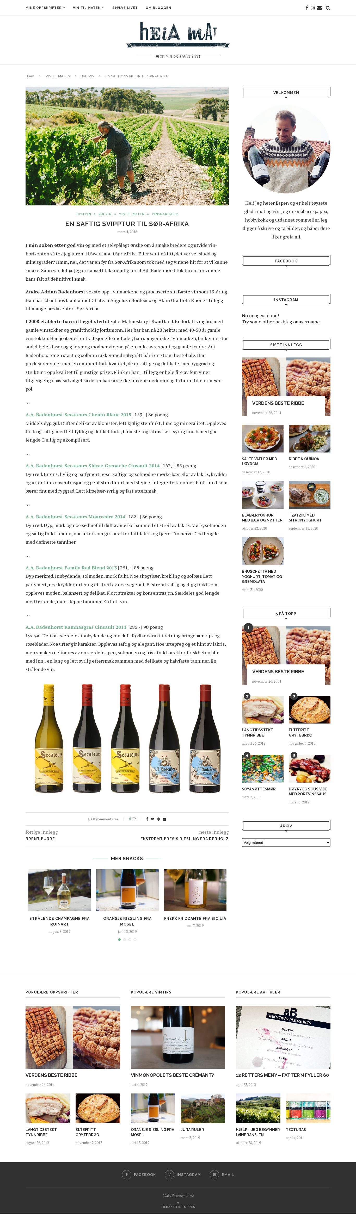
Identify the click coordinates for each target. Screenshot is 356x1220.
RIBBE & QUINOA (304, 459)
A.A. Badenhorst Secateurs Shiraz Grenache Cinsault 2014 (92, 465)
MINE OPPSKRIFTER (44, 8)
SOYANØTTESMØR (259, 789)
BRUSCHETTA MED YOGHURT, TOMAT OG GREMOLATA (262, 576)
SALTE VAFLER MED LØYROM (259, 461)
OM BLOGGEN (158, 8)
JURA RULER (192, 1130)
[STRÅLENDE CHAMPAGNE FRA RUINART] (59, 890)
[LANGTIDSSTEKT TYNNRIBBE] (263, 710)
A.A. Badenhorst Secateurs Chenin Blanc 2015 (78, 414)
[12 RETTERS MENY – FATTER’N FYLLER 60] (283, 1037)
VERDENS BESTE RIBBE (278, 403)
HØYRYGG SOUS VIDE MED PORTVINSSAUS (308, 791)
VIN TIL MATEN (87, 8)
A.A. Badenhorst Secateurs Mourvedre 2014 (75, 516)
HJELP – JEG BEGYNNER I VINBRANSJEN (258, 1132)
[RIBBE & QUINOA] (309, 438)
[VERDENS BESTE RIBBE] (286, 387)
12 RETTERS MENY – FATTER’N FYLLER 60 (282, 1075)
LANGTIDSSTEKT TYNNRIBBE (257, 732)
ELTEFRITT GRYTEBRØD (300, 732)
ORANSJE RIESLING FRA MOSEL (152, 1132)
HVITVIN (87, 76)
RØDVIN (105, 214)
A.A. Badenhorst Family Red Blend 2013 (71, 567)
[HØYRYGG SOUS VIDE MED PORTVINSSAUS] (309, 769)
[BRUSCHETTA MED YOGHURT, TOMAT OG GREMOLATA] (263, 551)
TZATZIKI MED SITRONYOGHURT (305, 518)
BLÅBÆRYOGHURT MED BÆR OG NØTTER (262, 518)
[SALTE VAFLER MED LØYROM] (263, 438)
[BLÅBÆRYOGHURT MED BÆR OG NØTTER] (263, 495)
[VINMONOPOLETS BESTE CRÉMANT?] (178, 1037)
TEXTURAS (296, 1130)
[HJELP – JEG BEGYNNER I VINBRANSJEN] (258, 1108)
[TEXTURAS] (308, 1108)
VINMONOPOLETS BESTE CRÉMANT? (172, 1075)
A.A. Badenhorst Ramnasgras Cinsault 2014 (76, 627)
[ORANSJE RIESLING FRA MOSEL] (127, 890)
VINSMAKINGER (165, 214)
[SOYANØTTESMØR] (263, 769)
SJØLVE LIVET (125, 8)
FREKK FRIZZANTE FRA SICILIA (195, 918)
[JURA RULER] (203, 1108)
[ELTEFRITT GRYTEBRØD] (309, 710)
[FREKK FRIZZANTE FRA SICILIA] (195, 890)
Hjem (30, 76)
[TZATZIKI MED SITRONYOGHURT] (309, 495)
